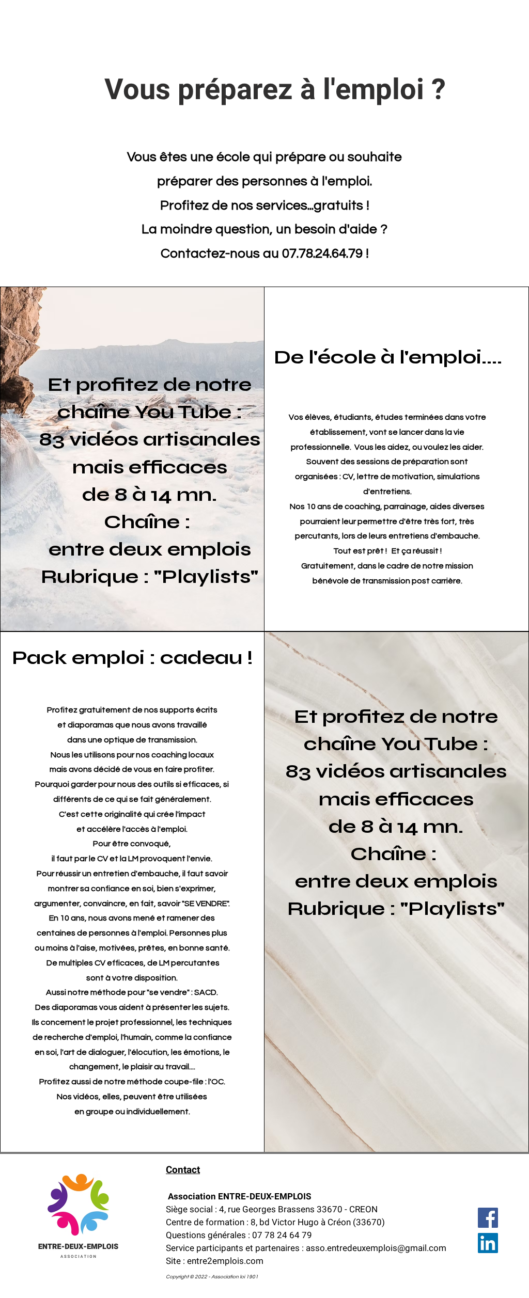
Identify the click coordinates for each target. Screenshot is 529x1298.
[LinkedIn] (488, 1243)
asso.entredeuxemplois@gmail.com (376, 1248)
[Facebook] (488, 1218)
